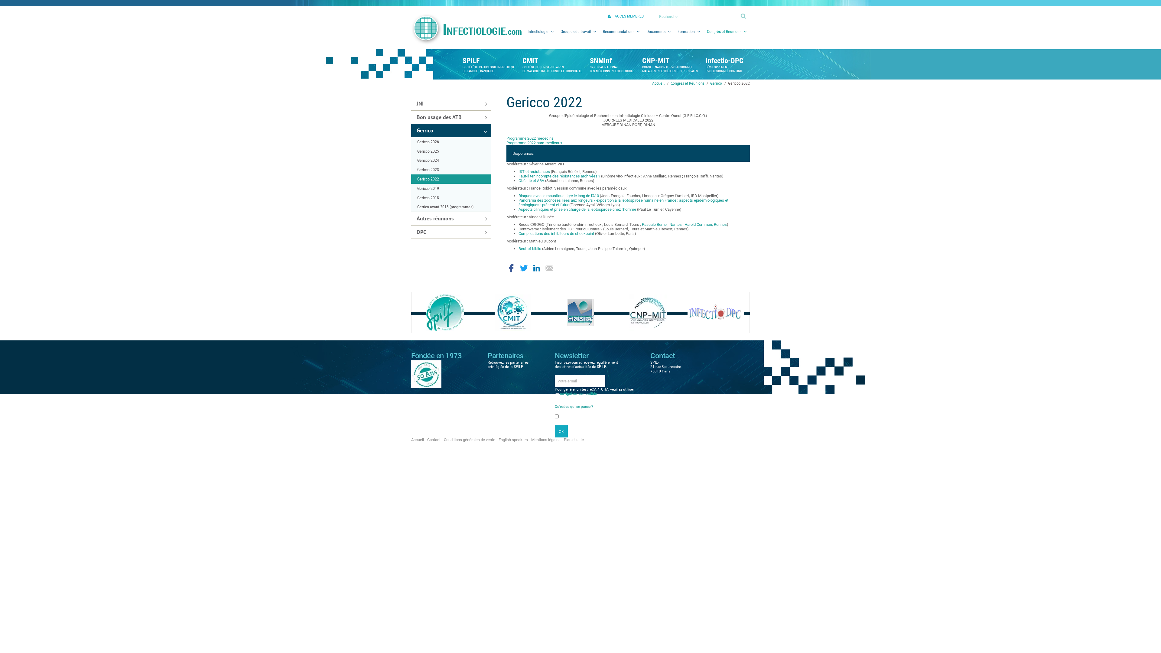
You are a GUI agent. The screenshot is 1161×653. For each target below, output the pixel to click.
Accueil (658, 83)
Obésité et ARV (531, 180)
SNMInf (601, 61)
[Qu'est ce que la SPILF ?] (445, 312)
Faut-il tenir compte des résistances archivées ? (560, 176)
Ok (744, 16)
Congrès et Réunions (687, 83)
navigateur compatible (578, 393)
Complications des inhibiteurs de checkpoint (556, 233)
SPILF (471, 61)
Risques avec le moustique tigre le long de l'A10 (559, 195)
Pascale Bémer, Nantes (661, 224)
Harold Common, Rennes (706, 224)
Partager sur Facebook (511, 268)
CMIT (530, 61)
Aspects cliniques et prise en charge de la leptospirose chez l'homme (578, 209)
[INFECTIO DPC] (716, 312)
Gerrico (716, 83)
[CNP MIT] (648, 312)
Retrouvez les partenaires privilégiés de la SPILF (508, 364)
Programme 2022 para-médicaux (534, 143)
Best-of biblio (530, 248)
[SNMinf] (580, 312)
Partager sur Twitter (524, 268)
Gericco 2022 (739, 83)
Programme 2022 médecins (530, 138)
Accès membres (629, 16)
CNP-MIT (655, 61)
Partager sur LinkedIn (536, 268)
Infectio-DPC (724, 61)
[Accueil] (466, 29)
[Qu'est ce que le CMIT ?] (513, 312)
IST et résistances (534, 171)
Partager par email (549, 268)
